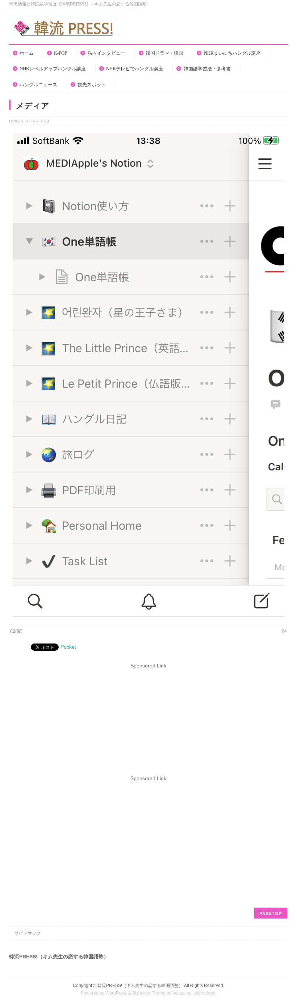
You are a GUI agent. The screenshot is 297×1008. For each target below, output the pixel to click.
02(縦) (16, 631)
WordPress (116, 993)
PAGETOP (270, 913)
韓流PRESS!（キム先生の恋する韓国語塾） (140, 985)
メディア (32, 121)
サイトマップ (27, 933)
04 (284, 631)
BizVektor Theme (149, 993)
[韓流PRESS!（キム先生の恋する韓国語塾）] (63, 28)
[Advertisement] (148, 720)
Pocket (68, 647)
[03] (148, 375)
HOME (14, 121)
